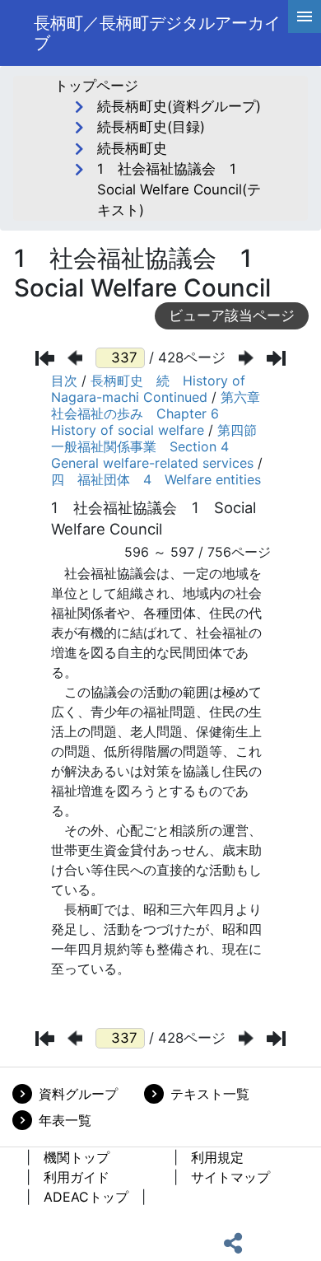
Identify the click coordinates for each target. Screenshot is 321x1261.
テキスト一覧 (209, 1094)
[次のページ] (246, 358)
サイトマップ (230, 1177)
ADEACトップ (86, 1197)
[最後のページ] (276, 358)
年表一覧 (65, 1120)
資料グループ (78, 1094)
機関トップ (76, 1157)
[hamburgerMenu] (304, 16)
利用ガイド (76, 1177)
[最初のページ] (44, 358)
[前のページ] (74, 358)
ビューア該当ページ (232, 315)
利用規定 (217, 1157)
